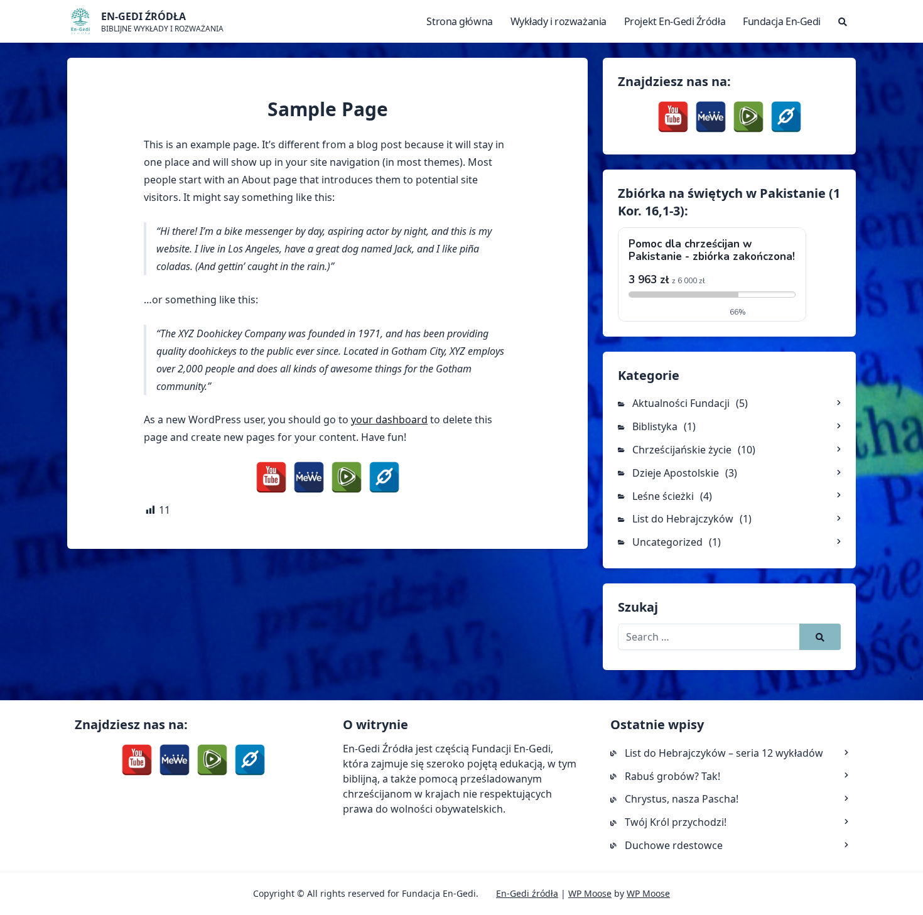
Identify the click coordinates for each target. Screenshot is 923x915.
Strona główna (459, 21)
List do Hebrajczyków (682, 519)
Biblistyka (654, 426)
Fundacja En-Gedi (782, 21)
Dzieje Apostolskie (675, 473)
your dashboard (389, 419)
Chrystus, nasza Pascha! (681, 799)
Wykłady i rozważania (558, 21)
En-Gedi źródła (527, 893)
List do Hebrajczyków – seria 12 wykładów (724, 753)
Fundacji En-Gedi (511, 748)
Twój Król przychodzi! (675, 822)
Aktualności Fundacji (681, 403)
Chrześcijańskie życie (681, 450)
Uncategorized (667, 542)
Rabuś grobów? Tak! (672, 776)
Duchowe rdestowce (674, 845)
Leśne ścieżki (663, 496)
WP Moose (590, 893)
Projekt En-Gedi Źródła (674, 21)
